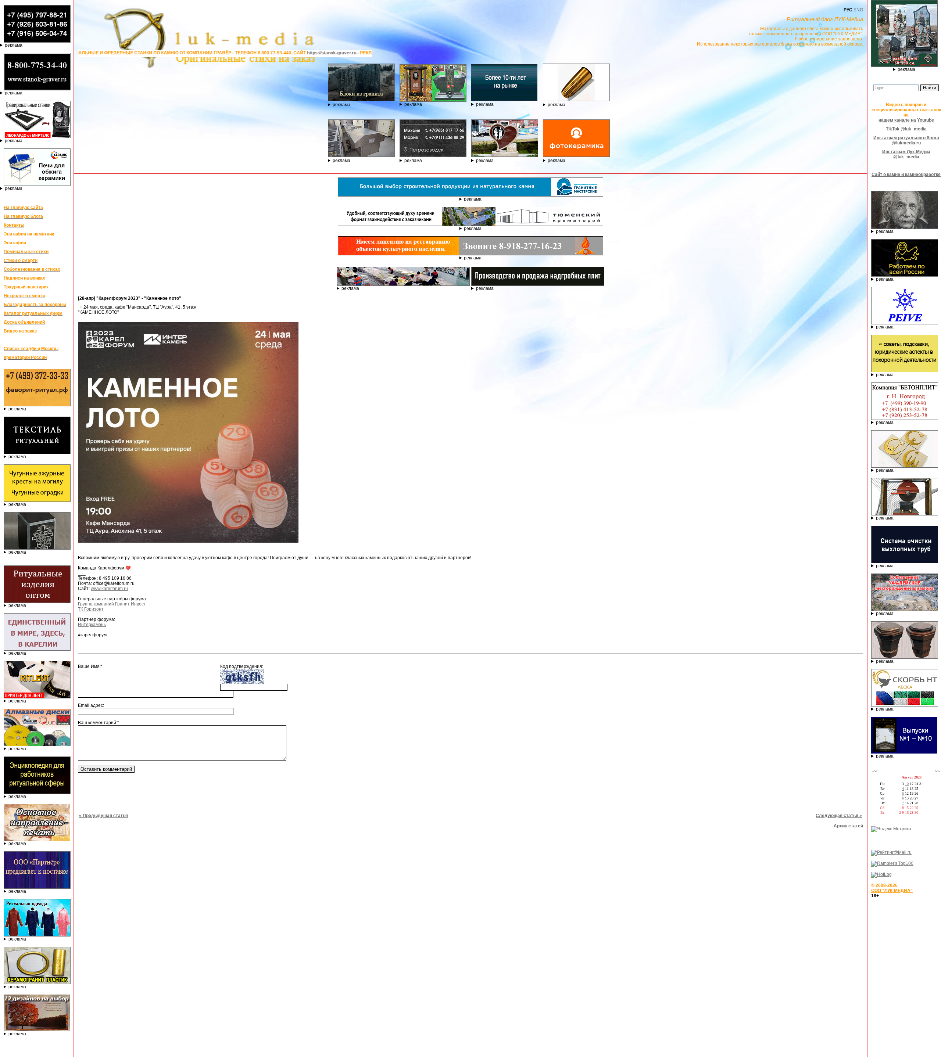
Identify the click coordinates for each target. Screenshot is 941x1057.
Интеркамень (92, 624)
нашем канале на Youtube (906, 120)
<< (874, 771)
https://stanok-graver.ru (249, 52)
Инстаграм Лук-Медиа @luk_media (906, 154)
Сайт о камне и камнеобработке (906, 174)
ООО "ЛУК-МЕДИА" (892, 890)
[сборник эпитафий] (904, 752)
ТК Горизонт (91, 609)
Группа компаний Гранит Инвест (112, 604)
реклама (13, 45)
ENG (858, 9)
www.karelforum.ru (109, 588)
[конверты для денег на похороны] (37, 1029)
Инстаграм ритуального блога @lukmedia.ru (906, 140)
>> (937, 771)
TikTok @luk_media (906, 129)
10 (907, 784)
